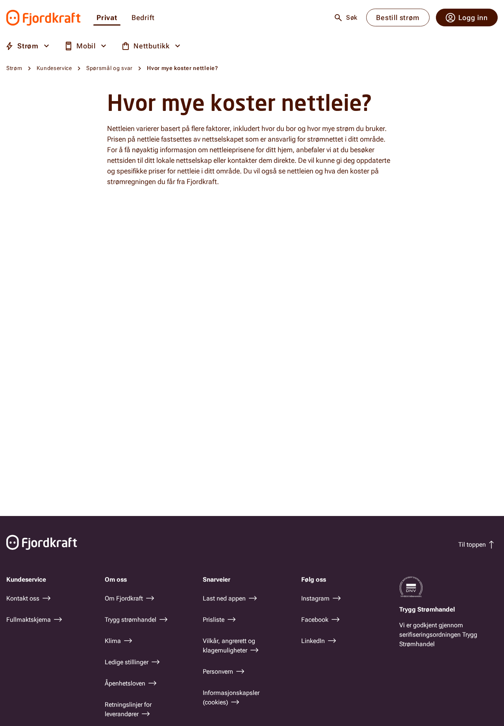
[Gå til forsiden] (43, 18)
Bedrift (143, 18)
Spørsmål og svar (109, 68)
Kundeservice (54, 68)
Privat (106, 18)
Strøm (14, 68)
